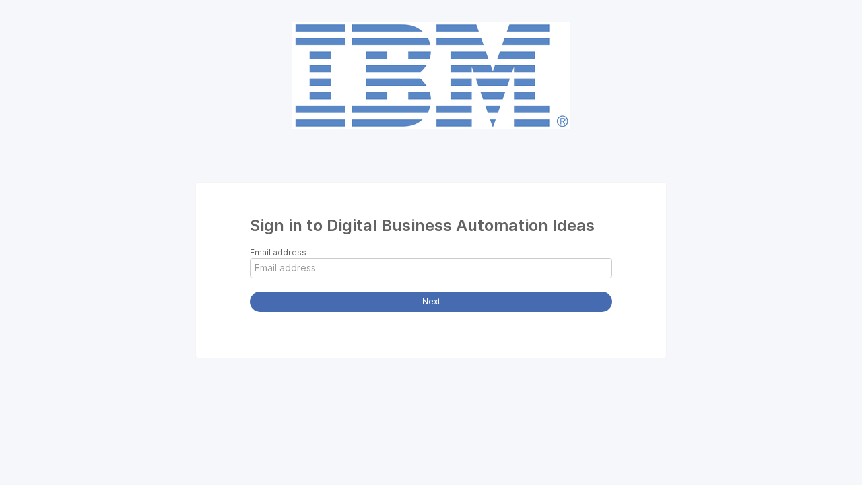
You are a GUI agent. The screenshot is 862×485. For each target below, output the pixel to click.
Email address (278, 252)
